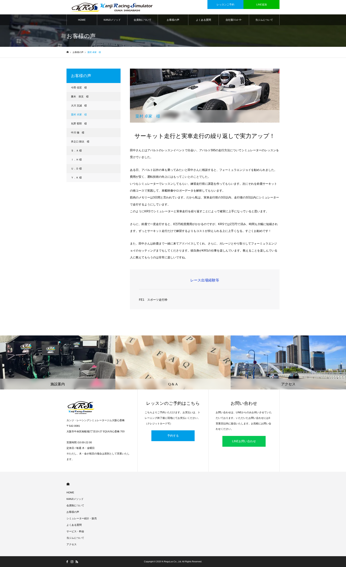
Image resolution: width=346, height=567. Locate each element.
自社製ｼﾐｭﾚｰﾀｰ (234, 19)
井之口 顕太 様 (80, 141)
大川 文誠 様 (79, 105)
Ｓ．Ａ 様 (76, 150)
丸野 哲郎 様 (79, 123)
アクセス (71, 544)
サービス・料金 (75, 531)
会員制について (142, 19)
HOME (82, 19)
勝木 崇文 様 (80, 96)
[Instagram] (72, 561)
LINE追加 (261, 4)
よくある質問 (203, 19)
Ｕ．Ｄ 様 (76, 168)
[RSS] (77, 561)
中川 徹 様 (77, 132)
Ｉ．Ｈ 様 (76, 159)
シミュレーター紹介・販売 (81, 518)
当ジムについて (264, 19)
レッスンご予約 (225, 4)
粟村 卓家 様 (79, 114)
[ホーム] (67, 52)
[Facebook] (67, 561)
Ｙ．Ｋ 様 (76, 177)
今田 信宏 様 (79, 87)
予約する (173, 435)
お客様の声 (173, 19)
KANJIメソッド (112, 19)
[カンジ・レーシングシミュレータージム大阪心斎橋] (111, 7)
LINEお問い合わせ (244, 441)
